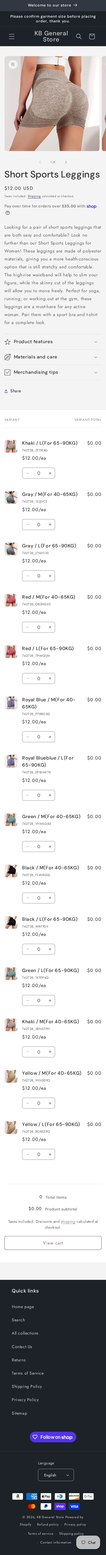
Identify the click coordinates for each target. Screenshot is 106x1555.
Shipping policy (71, 1533)
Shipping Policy (27, 1386)
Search (18, 1320)
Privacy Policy (25, 1400)
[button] (11, 36)
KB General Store (50, 1517)
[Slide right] (65, 162)
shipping (68, 1221)
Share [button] (15, 391)
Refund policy (48, 1524)
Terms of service (40, 1533)
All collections (25, 1333)
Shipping (34, 196)
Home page (23, 1307)
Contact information (56, 1542)
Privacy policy (75, 1524)
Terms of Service (28, 1373)
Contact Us (22, 1347)
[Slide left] (40, 162)
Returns (19, 1360)
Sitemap (19, 1413)
